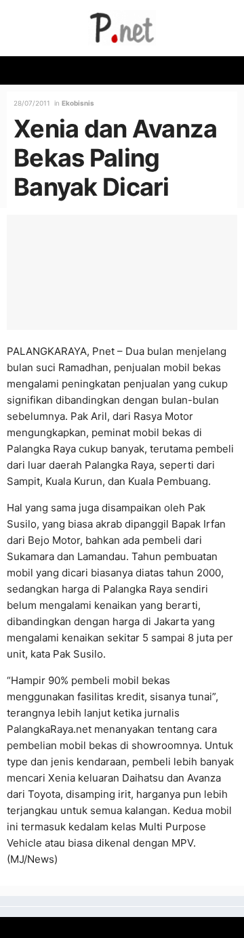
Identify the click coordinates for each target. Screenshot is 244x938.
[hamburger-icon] (229, 70)
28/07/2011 (32, 103)
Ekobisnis (78, 103)
